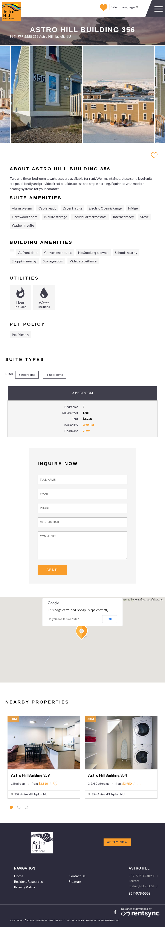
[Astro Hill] (11, 8)
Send (52, 570)
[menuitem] (39, 876)
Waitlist (88, 425)
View (86, 431)
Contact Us (77, 876)
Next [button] (155, 92)
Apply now (117, 842)
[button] (82, 632)
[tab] (11, 807)
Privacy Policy (24, 887)
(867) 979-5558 (20, 36)
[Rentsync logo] (140, 912)
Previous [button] (10, 92)
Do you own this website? (63, 619)
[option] (46, 94)
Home (18, 876)
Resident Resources (28, 881)
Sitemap (75, 881)
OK (110, 619)
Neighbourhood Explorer (148, 599)
